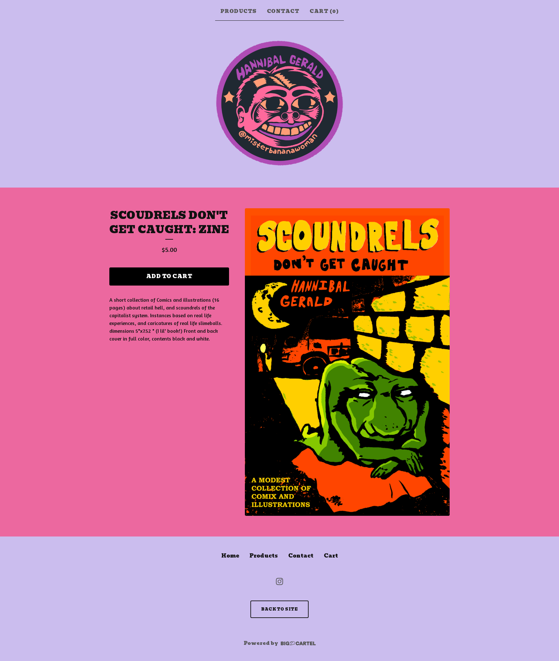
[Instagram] (279, 581)
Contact (283, 11)
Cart (331, 556)
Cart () (324, 11)
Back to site (279, 609)
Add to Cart (169, 276)
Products (238, 11)
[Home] (279, 103)
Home (230, 556)
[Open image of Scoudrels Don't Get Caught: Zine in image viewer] (347, 362)
